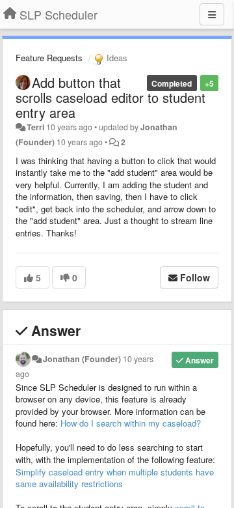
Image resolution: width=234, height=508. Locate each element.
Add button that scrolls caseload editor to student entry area (110, 97)
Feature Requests (49, 57)
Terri (35, 127)
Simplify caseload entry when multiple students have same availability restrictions (115, 478)
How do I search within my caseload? (130, 423)
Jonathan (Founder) (82, 359)
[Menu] (212, 14)
